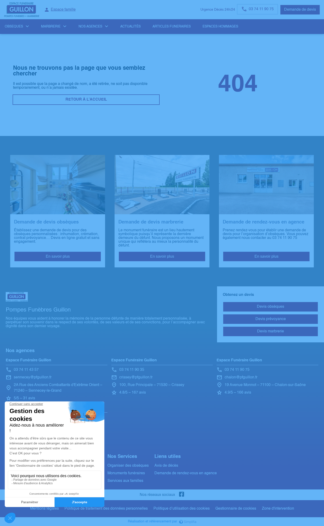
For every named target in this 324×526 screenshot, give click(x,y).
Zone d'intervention (278, 509)
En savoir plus (58, 256)
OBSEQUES (14, 26)
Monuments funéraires (126, 473)
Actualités (130, 26)
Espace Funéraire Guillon (28, 360)
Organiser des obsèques (128, 466)
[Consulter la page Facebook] (182, 494)
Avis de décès (166, 466)
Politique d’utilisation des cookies (181, 509)
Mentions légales (44, 509)
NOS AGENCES (90, 26)
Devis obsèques (270, 307)
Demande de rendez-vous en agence (185, 473)
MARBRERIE (50, 26)
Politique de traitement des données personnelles (106, 509)
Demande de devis (300, 10)
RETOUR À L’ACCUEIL (86, 100)
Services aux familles (125, 481)
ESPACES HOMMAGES (220, 26)
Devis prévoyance (270, 319)
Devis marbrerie (270, 331)
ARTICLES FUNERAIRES (172, 26)
